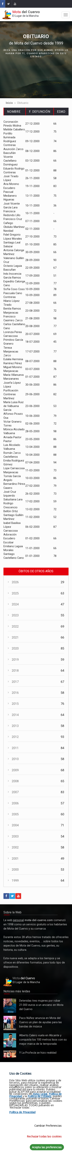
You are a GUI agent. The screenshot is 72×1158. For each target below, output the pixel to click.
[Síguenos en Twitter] (8, 4)
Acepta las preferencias (47, 1147)
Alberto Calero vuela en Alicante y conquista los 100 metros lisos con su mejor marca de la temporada (9, 1040)
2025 (15, 593)
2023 (15, 615)
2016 (15, 693)
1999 (15, 880)
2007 (15, 792)
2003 (15, 836)
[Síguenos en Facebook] (2, 4)
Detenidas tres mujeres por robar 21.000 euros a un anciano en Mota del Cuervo (9, 1006)
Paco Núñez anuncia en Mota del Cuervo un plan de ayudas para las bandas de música (9, 1023)
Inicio (9, 102)
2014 (15, 715)
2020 (15, 648)
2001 (15, 858)
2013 (15, 726)
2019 (15, 659)
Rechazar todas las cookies (44, 1136)
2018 (15, 670)
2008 (15, 781)
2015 (15, 704)
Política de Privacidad (22, 1112)
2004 (15, 825)
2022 (15, 626)
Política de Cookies (39, 1096)
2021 (15, 637)
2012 (15, 737)
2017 (15, 682)
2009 (15, 770)
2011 (15, 748)
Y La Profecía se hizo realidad (8, 1054)
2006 (15, 803)
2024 (15, 604)
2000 (15, 869)
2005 (15, 814)
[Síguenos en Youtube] (15, 4)
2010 (15, 759)
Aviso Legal (40, 1094)
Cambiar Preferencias (48, 1125)
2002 (15, 847)
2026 (15, 582)
